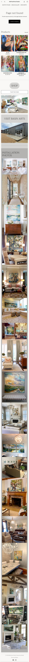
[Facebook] (13, 660)
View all (26, 32)
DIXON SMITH (24, 5)
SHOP (14, 85)
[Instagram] (16, 660)
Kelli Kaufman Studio (12, 655)
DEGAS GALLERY (15, 5)
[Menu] (1, 1)
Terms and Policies (14, 657)
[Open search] (4, 1)
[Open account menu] (24, 1)
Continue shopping (14, 21)
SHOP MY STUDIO (6, 5)
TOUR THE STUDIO (14, 92)
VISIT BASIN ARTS (14, 119)
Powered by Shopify (20, 655)
